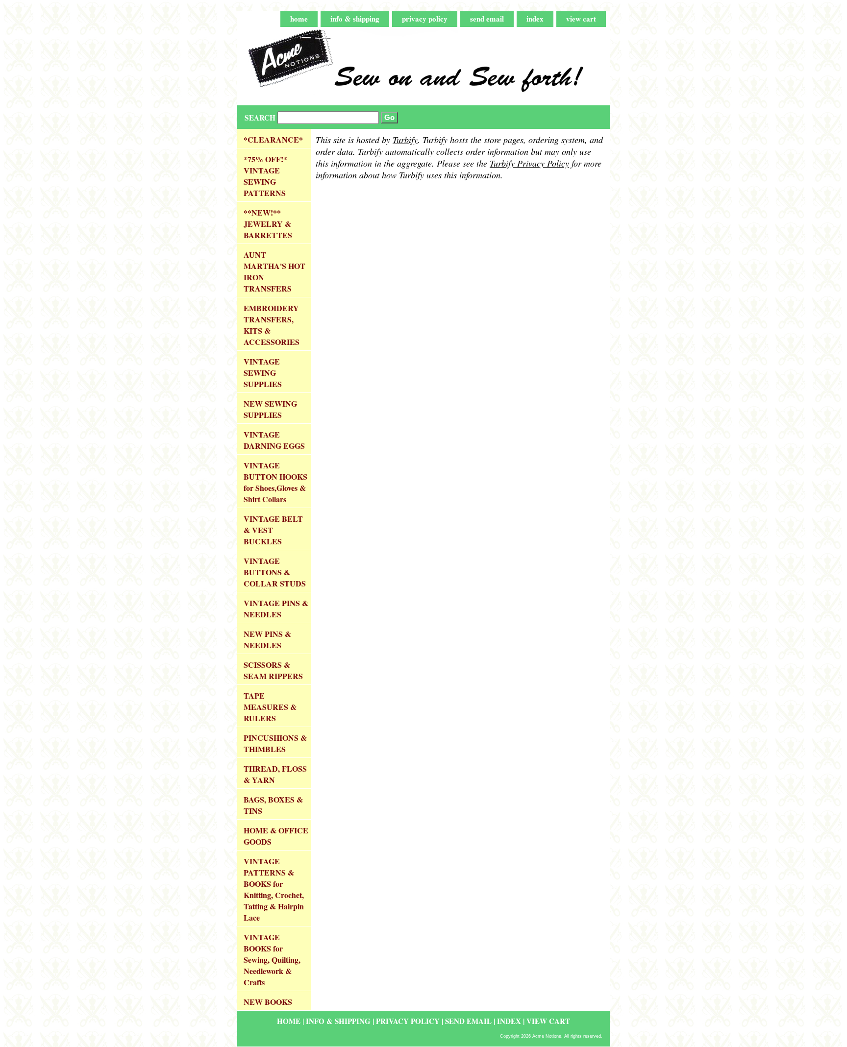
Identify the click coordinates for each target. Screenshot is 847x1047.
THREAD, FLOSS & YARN (275, 774)
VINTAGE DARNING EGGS (274, 440)
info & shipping (354, 18)
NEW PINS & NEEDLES (267, 639)
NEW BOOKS (268, 1001)
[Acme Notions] (359, 66)
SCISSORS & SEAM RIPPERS (273, 670)
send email (487, 18)
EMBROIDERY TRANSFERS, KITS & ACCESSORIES (271, 324)
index (535, 18)
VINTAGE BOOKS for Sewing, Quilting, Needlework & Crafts (272, 959)
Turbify (405, 140)
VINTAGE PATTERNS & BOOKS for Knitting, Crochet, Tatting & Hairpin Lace (274, 889)
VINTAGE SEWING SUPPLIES (263, 373)
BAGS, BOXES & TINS (273, 805)
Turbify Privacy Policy (529, 163)
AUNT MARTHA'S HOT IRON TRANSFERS (274, 271)
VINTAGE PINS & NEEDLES (276, 608)
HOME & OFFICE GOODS (276, 836)
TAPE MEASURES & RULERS (270, 707)
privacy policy (425, 18)
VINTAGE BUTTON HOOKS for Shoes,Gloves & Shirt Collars (275, 482)
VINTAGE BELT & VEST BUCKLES (273, 530)
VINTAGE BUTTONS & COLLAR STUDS (275, 572)
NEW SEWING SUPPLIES (270, 409)
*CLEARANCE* (273, 139)
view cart (581, 18)
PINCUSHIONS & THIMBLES (275, 743)
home (299, 18)
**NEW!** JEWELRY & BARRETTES (268, 224)
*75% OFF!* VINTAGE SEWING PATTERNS (265, 175)
